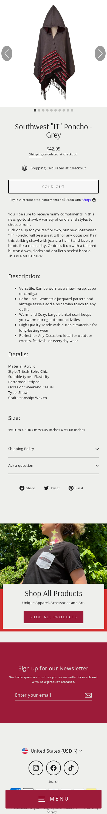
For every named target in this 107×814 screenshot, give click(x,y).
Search (54, 781)
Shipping (36, 154)
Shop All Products (53, 616)
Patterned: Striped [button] (24, 381)
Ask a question (20, 465)
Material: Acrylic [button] (21, 366)
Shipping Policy (21, 448)
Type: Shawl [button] (18, 392)
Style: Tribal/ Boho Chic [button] (28, 371)
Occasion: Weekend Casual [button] (31, 387)
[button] (53, 277)
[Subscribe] (87, 695)
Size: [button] (14, 418)
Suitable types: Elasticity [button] (28, 376)
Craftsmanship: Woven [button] (27, 397)
